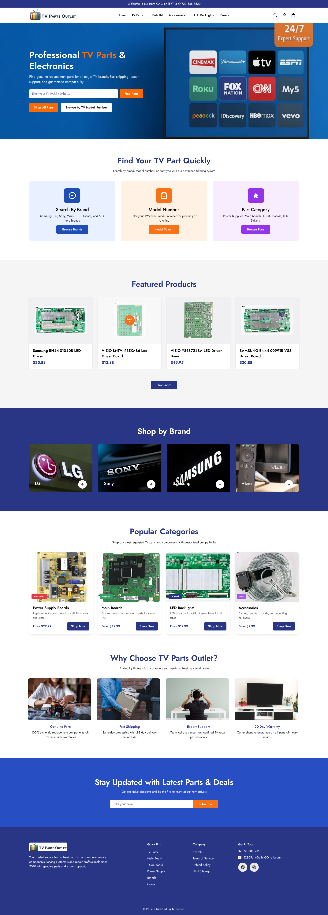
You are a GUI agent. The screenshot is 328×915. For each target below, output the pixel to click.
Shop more (164, 385)
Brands (151, 878)
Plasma (224, 15)
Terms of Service (203, 858)
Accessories (177, 15)
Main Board (154, 858)
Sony (109, 483)
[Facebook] (242, 867)
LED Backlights (204, 15)
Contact (152, 884)
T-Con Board (155, 865)
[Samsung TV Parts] (198, 468)
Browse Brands (72, 229)
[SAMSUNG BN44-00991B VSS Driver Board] (267, 320)
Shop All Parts (44, 107)
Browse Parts (255, 229)
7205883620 (252, 851)
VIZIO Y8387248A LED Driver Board (196, 353)
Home (121, 15)
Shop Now (78, 626)
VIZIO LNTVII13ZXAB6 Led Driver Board (124, 353)
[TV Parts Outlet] (53, 15)
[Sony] (129, 468)
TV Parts (137, 15)
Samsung (182, 483)
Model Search (164, 229)
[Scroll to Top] (320, 894)
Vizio (246, 483)
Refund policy (202, 865)
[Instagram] (254, 867)
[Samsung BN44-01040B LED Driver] (60, 320)
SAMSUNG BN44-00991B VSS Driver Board (266, 353)
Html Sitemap (201, 871)
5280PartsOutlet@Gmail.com (262, 857)
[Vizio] (289, 484)
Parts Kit (157, 15)
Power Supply (156, 871)
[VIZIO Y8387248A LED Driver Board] (198, 320)
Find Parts (131, 93)
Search (197, 852)
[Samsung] (220, 484)
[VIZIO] (267, 468)
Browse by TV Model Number (86, 107)
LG (38, 483)
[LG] (60, 468)
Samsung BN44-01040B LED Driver (57, 353)
